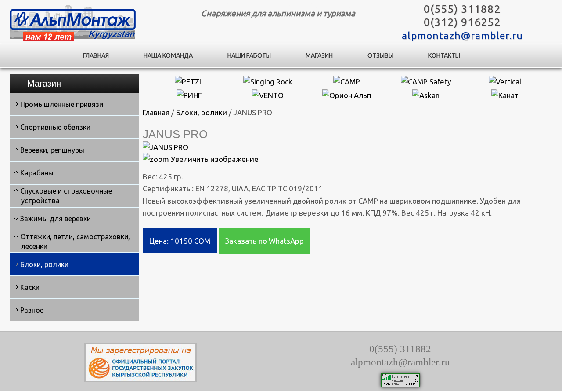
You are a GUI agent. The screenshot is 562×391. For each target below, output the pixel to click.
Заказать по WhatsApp (264, 241)
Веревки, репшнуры (52, 150)
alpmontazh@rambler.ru (462, 35)
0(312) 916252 (462, 22)
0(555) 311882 (462, 9)
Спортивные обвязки (55, 127)
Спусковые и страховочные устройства (66, 196)
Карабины (37, 173)
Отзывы (380, 55)
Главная (96, 55)
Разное (31, 310)
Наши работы (249, 55)
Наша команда (168, 55)
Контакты (444, 55)
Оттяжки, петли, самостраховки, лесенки (75, 241)
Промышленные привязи (61, 104)
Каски (30, 287)
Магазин (319, 55)
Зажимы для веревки (55, 219)
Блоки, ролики (44, 264)
